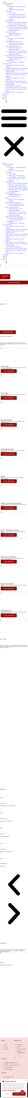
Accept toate (19, 1094)
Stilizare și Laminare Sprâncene (13, 41)
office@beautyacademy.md (6, 965)
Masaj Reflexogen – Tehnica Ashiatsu (17, 25)
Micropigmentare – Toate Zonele (16, 62)
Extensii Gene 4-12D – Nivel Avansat (17, 51)
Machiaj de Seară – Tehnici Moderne (14, 92)
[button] (14, 132)
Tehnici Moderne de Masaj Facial (14, 86)
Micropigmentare (10, 60)
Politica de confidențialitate (8, 1090)
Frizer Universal (12, 13)
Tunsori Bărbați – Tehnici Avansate (17, 16)
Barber (7, 36)
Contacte (5, 97)
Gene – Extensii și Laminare (12, 46)
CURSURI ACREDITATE (8, 3)
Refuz (7, 1094)
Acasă (4, 1)
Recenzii (5, 95)
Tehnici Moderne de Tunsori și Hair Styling (16, 87)
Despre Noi (5, 94)
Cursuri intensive (7, 63)
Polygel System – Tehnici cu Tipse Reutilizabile (17, 73)
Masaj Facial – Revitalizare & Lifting (17, 24)
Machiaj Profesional (10, 32)
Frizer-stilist (8, 11)
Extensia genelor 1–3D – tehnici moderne (15, 81)
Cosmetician (9, 5)
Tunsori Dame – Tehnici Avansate (17, 14)
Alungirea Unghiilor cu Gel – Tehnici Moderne (17, 68)
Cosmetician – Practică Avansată (16, 9)
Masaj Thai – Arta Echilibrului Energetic (18, 27)
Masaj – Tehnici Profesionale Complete (18, 22)
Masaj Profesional (10, 21)
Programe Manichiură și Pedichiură (14, 55)
